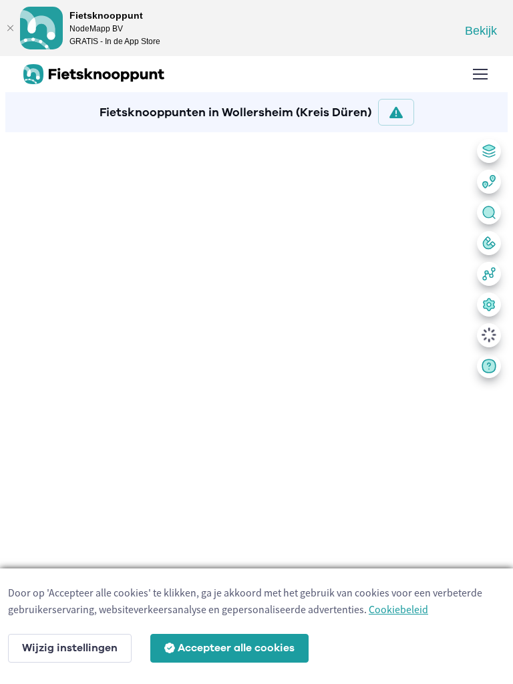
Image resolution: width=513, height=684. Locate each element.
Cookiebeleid (398, 609)
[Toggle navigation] (480, 74)
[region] (256, 405)
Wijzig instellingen (70, 648)
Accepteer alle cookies (236, 648)
